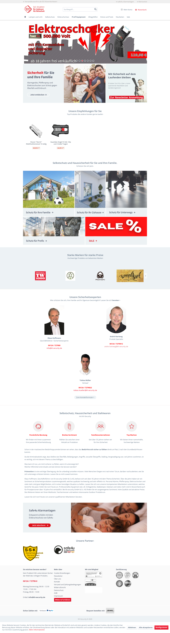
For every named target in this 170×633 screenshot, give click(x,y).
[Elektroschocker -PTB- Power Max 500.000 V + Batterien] (85, 43)
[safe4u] (85, 517)
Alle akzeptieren (145, 627)
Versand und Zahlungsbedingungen (67, 584)
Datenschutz (59, 590)
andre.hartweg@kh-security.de (116, 346)
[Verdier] (70, 276)
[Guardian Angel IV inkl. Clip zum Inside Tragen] (60, 130)
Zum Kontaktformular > (85, 397)
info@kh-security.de (54, 348)
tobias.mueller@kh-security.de (85, 390)
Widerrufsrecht (60, 587)
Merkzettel (143, 1)
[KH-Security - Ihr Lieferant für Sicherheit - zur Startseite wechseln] (34, 9)
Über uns (57, 579)
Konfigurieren (161, 627)
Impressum (58, 596)
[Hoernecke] (40, 276)
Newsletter (58, 576)
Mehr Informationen (37, 630)
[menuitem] (124, 1)
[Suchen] (95, 9)
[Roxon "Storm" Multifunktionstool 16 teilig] (36, 130)
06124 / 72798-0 (30, 581)
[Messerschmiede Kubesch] (130, 276)
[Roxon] (100, 276)
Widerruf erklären (62, 600)
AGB (55, 593)
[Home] (25, 17)
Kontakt (57, 582)
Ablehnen (132, 627)
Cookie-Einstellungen (62, 573)
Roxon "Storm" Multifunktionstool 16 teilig (36, 143)
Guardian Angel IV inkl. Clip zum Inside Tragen (60, 143)
